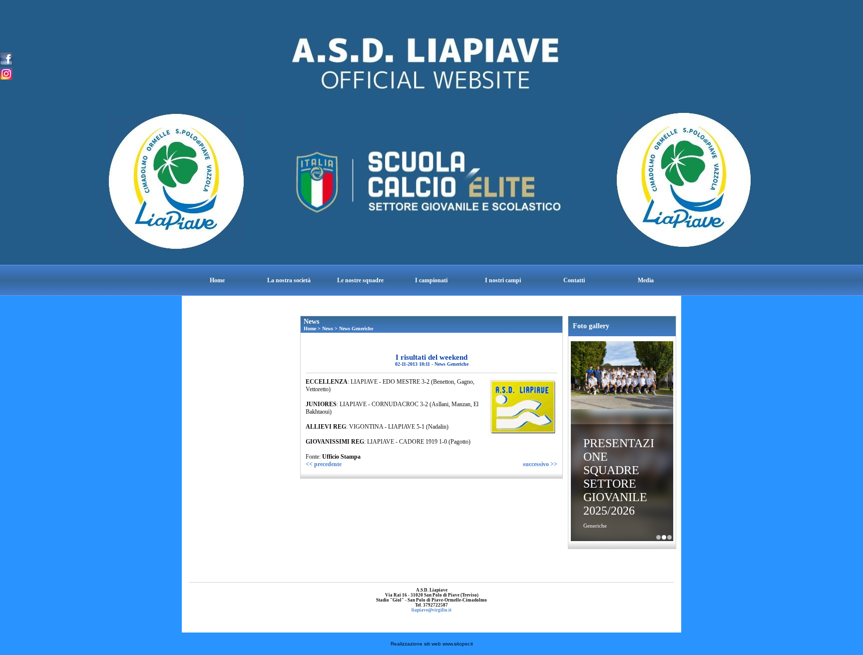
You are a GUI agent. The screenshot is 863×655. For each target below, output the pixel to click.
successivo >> (540, 464)
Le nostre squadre (360, 280)
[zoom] (522, 433)
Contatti (574, 280)
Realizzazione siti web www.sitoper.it (432, 644)
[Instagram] (6, 72)
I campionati (431, 280)
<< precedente (324, 464)
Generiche (595, 526)
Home (217, 280)
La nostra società (289, 280)
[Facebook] (6, 57)
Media (646, 280)
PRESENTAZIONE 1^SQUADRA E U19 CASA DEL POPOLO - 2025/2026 (658, 537)
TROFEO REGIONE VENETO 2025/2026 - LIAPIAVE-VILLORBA (669, 537)
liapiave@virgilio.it (431, 610)
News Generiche (356, 328)
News (327, 328)
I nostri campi (503, 280)
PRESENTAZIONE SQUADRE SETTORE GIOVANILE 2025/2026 (618, 477)
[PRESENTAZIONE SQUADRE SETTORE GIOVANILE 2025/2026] (622, 376)
